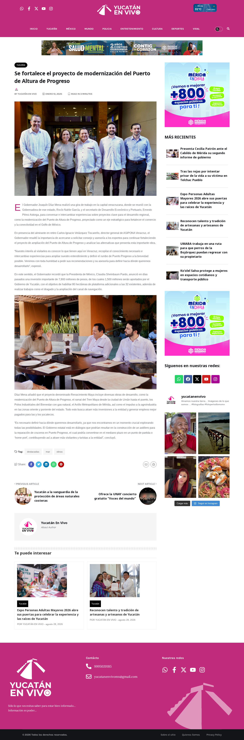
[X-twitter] (36, 9)
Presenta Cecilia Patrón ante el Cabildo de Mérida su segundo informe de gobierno (203, 153)
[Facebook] (188, 379)
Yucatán (51, 28)
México (71, 28)
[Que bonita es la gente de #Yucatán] (180, 433)
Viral (196, 28)
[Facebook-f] (29, 9)
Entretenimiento (132, 28)
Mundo (88, 28)
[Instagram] (51, 9)
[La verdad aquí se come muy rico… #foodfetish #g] (214, 477)
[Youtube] (44, 9)
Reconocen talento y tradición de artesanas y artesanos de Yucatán (115, 612)
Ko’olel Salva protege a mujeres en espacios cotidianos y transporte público (204, 275)
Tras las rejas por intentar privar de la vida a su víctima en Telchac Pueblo (203, 175)
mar (48, 451)
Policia (107, 28)
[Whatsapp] (22, 9)
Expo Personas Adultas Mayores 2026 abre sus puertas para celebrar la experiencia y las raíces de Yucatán (48, 614)
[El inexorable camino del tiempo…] (214, 433)
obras (60, 451)
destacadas (33, 451)
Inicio (34, 28)
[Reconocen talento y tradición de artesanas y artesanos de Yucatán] (115, 581)
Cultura (157, 28)
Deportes (177, 28)
